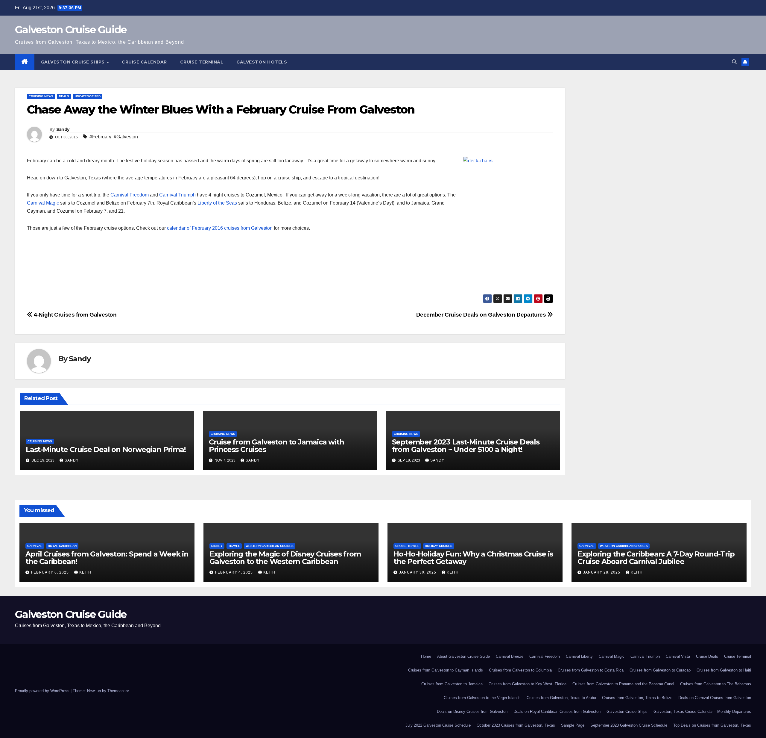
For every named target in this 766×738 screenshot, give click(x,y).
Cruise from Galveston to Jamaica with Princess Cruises (276, 446)
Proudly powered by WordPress (43, 691)
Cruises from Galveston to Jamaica (452, 684)
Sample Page (572, 725)
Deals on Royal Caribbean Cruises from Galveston (557, 711)
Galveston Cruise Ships (73, 62)
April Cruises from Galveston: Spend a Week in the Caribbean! (107, 558)
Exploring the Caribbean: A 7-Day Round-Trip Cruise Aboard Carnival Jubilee (655, 558)
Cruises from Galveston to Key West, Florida (527, 684)
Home (426, 656)
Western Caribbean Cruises (270, 546)
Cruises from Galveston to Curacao (660, 670)
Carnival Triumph (177, 194)
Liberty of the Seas (217, 202)
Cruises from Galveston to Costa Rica (591, 670)
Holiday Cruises (438, 546)
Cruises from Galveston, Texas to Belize (637, 697)
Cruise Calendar (144, 62)
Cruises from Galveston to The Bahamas (715, 684)
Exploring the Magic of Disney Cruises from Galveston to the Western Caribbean (285, 558)
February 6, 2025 (50, 572)
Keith (85, 572)
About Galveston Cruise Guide (463, 656)
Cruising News (41, 96)
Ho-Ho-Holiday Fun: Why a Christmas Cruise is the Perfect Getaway (473, 558)
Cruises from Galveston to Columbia (520, 670)
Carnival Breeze (509, 656)
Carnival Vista (678, 656)
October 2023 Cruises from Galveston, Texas (516, 725)
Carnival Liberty (579, 656)
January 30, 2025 (418, 572)
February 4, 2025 (234, 572)
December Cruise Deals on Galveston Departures (481, 314)
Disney (217, 546)
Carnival (34, 546)
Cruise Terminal (202, 62)
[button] (734, 61)
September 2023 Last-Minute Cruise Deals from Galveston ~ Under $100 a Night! (465, 446)
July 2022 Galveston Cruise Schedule (438, 725)
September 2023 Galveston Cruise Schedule (628, 725)
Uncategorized (88, 96)
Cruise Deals (707, 656)
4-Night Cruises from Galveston (75, 314)
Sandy (62, 129)
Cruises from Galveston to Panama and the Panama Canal (623, 684)
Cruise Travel (407, 546)
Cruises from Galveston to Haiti (724, 670)
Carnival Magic (43, 202)
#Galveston (126, 136)
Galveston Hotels (261, 62)
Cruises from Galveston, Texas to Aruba (561, 697)
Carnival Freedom (129, 194)
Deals (64, 96)
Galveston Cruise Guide (71, 29)
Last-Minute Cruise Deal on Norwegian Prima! (106, 449)
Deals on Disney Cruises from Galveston (472, 711)
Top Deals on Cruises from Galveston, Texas (712, 725)
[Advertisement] (206, 271)
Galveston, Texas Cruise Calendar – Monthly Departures (702, 711)
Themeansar (118, 691)
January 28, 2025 (602, 572)
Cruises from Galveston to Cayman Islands (445, 670)
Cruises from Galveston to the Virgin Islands (482, 697)
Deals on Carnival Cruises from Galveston (714, 697)
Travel (234, 546)
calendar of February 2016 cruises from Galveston (220, 228)
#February (100, 136)
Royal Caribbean (62, 546)
